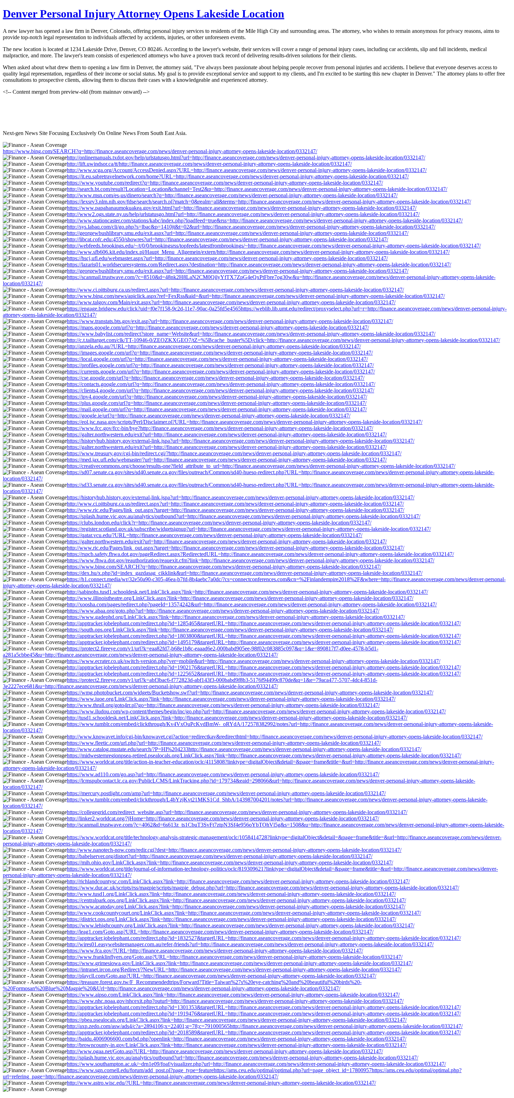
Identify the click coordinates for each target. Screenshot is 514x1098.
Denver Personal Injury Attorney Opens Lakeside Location (143, 13)
